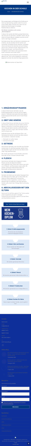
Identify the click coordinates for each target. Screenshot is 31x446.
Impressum (4, 416)
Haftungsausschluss (6, 425)
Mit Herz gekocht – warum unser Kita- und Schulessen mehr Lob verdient (17, 360)
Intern (3, 428)
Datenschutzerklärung (7, 419)
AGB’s (3, 422)
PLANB (15, 442)
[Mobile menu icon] (27, 2)
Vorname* (4, 386)
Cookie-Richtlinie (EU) (7, 431)
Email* (3, 397)
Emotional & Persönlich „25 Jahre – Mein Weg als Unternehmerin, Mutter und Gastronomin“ (18, 367)
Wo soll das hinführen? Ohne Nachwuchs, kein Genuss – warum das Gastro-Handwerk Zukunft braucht (18, 354)
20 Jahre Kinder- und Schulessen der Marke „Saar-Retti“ (18, 373)
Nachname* (5, 391)
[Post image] (4, 354)
